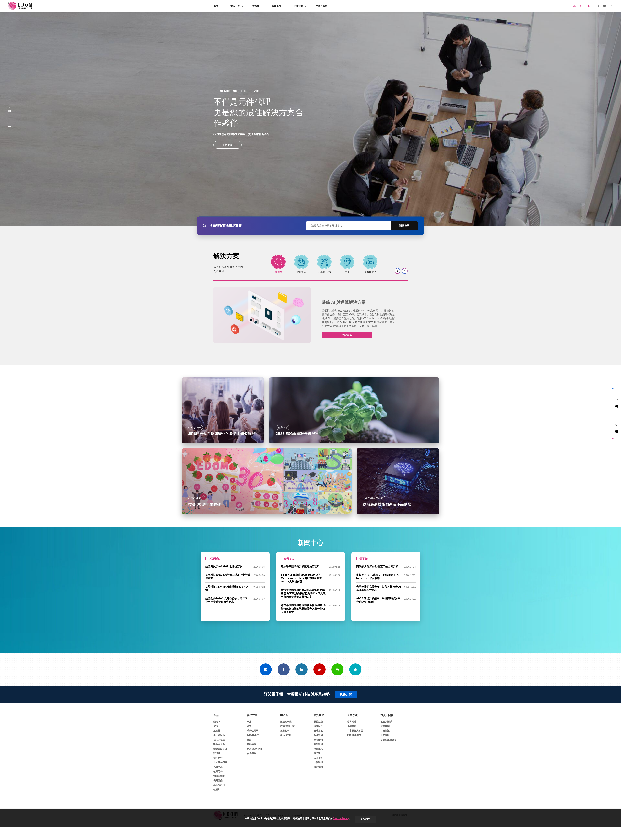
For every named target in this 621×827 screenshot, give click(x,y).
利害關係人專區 (355, 730)
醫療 (249, 739)
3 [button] (9, 122)
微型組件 (218, 757)
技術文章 (284, 730)
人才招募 (318, 757)
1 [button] (9, 115)
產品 (215, 6)
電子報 (317, 753)
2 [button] (9, 118)
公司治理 (351, 721)
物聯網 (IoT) (253, 735)
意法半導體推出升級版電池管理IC (300, 566)
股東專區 (385, 735)
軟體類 (216, 789)
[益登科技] (20, 6)
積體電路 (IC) (220, 748)
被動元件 (218, 771)
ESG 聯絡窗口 (354, 735)
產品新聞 (318, 744)
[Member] (355, 669)
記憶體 (216, 753)
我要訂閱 (345, 694)
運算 (249, 726)
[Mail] (266, 669)
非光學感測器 (220, 762)
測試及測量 (219, 776)
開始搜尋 (404, 225)
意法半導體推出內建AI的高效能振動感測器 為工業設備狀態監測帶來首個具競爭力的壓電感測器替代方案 (303, 593)
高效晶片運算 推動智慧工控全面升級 (377, 566)
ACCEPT (366, 819)
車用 (249, 721)
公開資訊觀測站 (388, 739)
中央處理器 (219, 735)
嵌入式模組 (219, 739)
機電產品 (218, 780)
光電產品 (218, 767)
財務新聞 (385, 726)
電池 (215, 726)
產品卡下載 (286, 735)
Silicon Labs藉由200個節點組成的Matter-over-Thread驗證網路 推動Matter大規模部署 (301, 578)
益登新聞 (318, 735)
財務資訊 (385, 730)
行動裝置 (251, 744)
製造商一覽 (286, 721)
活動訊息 (318, 748)
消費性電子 (252, 730)
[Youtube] (319, 669)
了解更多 (228, 139)
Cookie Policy (341, 818)
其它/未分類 (219, 785)
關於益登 (276, 6)
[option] (310, 119)
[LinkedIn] (301, 669)
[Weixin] (337, 669)
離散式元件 (219, 744)
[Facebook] (284, 669)
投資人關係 (321, 6)
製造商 (256, 6)
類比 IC (217, 721)
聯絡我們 (318, 767)
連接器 (216, 730)
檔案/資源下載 (287, 726)
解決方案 (235, 6)
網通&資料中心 (254, 748)
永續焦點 (351, 726)
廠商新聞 (318, 739)
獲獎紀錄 (318, 726)
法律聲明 (318, 762)
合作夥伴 (251, 753)
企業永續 (298, 6)
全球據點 (318, 730)
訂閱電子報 (616, 428)
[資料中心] (301, 264)
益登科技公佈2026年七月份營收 (223, 566)
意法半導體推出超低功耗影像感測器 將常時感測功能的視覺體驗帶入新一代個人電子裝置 (303, 609)
